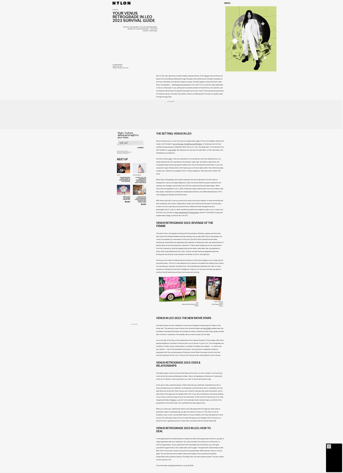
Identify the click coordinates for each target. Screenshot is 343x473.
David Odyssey (118, 65)
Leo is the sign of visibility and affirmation (187, 144)
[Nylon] (121, 3)
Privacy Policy (126, 152)
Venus (207, 76)
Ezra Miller (207, 328)
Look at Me (172, 150)
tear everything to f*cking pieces (187, 212)
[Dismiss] (340, 445)
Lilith (198, 141)
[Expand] (328, 445)
